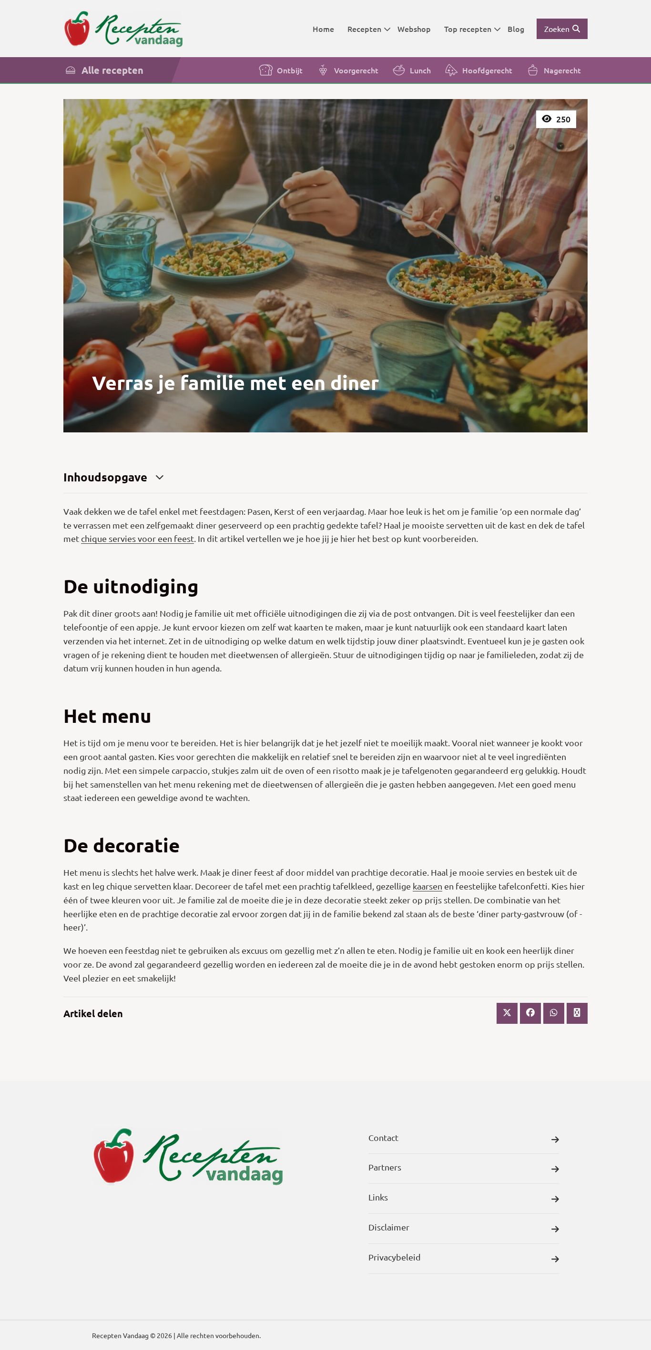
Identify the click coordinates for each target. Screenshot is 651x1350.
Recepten (364, 28)
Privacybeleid (394, 1257)
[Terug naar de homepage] (123, 28)
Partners (384, 1167)
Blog (516, 28)
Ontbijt (290, 70)
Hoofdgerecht (487, 70)
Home (323, 28)
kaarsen (427, 886)
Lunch (420, 70)
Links (378, 1197)
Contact (383, 1137)
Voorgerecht (356, 70)
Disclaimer (388, 1227)
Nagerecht (562, 70)
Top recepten (467, 28)
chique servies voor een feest (137, 538)
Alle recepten (112, 70)
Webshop (414, 28)
